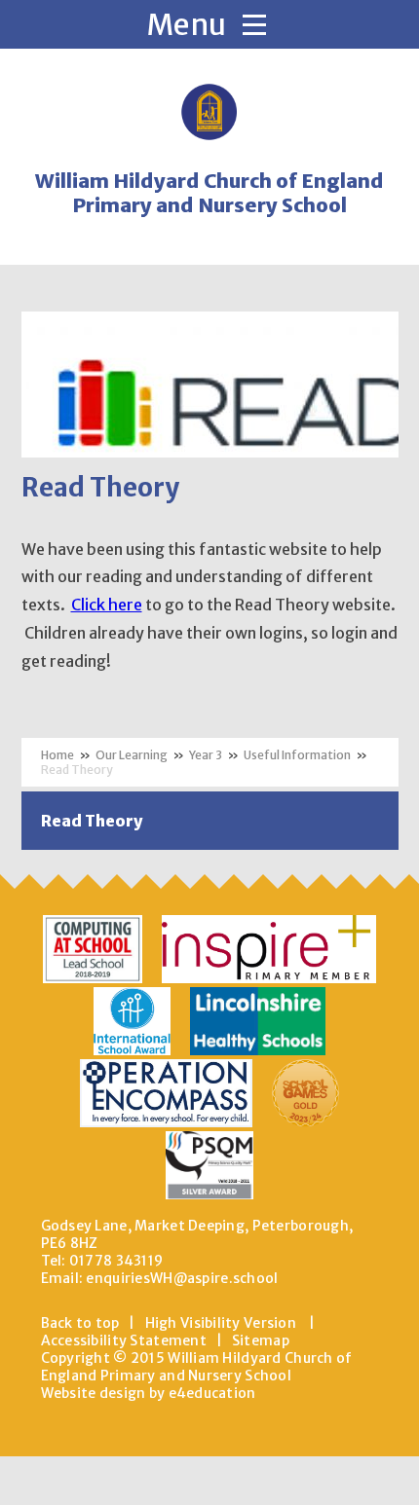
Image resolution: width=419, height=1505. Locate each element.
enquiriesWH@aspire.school (182, 1278)
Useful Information (297, 755)
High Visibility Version (220, 1323)
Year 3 (205, 755)
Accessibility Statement (124, 1340)
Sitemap (260, 1340)
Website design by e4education (148, 1393)
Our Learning (131, 755)
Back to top (80, 1323)
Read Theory (77, 769)
